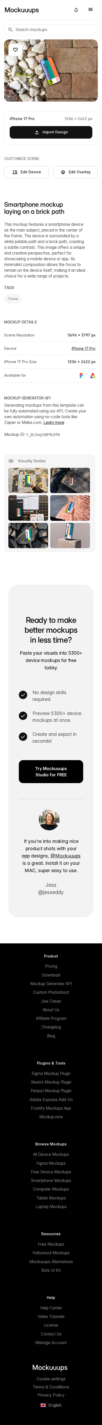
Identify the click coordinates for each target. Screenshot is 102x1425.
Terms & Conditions (51, 1387)
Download (51, 975)
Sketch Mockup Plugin (51, 1082)
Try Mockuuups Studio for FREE (51, 771)
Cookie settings (51, 1379)
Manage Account (51, 1342)
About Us (51, 1009)
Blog (51, 1035)
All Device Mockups (51, 1154)
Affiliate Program (51, 1018)
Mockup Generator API (51, 983)
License (51, 1325)
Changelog (51, 1027)
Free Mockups (51, 1244)
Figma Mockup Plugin (51, 1073)
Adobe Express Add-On (51, 1099)
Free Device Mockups (51, 1171)
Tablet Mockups (51, 1198)
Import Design (55, 132)
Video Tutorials (51, 1316)
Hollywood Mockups (51, 1252)
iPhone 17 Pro (83, 348)
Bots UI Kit (51, 1270)
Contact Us (51, 1334)
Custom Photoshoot (51, 992)
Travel (13, 299)
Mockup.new (51, 1116)
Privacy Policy (51, 1395)
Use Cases (51, 1001)
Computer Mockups (51, 1189)
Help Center (51, 1307)
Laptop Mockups (51, 1206)
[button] (76, 10)
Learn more (53, 422)
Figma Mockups (51, 1163)
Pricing (51, 966)
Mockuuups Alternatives (51, 1261)
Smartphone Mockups (51, 1180)
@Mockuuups (65, 856)
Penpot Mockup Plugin (51, 1090)
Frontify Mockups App (51, 1108)
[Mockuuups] (35, 10)
